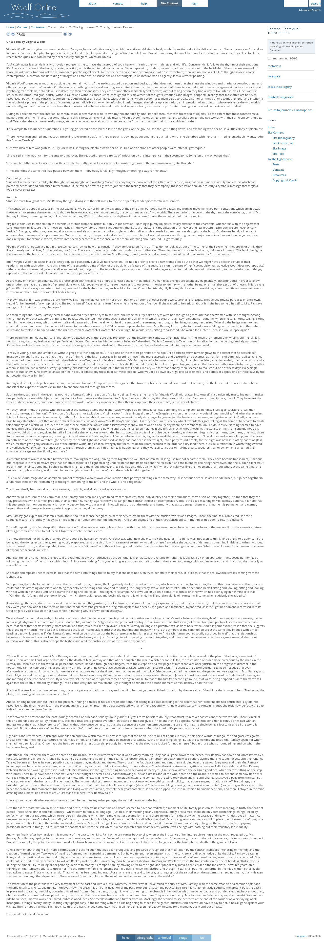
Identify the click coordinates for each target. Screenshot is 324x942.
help (144, 3)
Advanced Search (309, 10)
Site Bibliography (284, 138)
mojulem (301, 936)
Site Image (279, 148)
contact (118, 3)
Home (10, 27)
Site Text (278, 154)
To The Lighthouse (280, 159)
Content (22, 27)
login (195, 3)
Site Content (276, 132)
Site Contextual (283, 143)
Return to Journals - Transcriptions (290, 110)
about (92, 3)
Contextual (38, 27)
